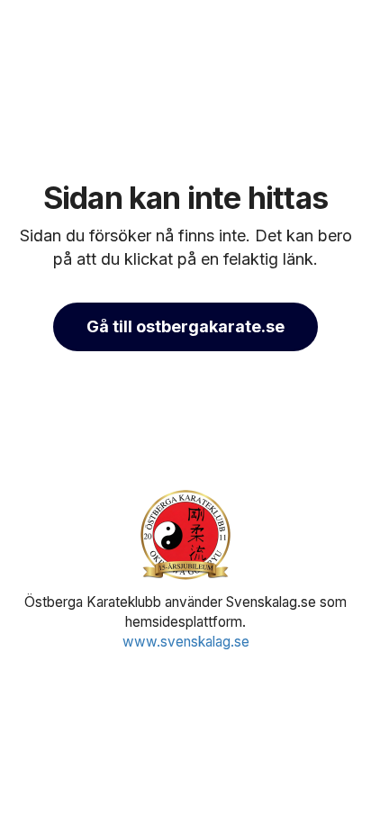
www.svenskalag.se (185, 641)
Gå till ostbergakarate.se (185, 326)
